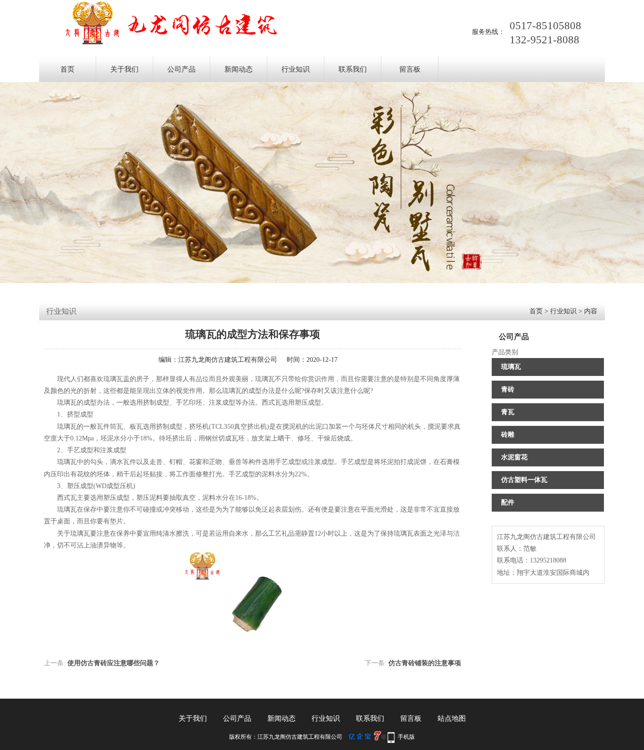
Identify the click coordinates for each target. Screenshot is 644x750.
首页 (67, 69)
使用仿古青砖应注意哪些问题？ (113, 663)
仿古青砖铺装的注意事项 (424, 663)
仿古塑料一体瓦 (524, 479)
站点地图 (452, 718)
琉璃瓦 (511, 366)
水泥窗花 (514, 457)
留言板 (410, 69)
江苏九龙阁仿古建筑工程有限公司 (227, 359)
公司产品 (181, 69)
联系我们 (353, 69)
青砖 (507, 389)
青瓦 (507, 412)
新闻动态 (238, 69)
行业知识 (295, 69)
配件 (507, 502)
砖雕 (507, 434)
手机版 (406, 737)
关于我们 (124, 69)
